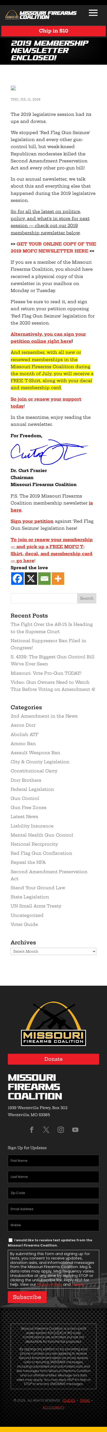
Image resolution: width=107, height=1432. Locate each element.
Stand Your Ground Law (38, 887)
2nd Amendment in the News (44, 716)
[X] (31, 578)
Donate (53, 1059)
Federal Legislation (32, 789)
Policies (68, 1400)
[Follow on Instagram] (61, 1130)
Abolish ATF (24, 734)
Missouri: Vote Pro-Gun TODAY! (46, 673)
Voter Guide (24, 924)
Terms (78, 1284)
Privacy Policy (49, 1284)
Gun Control (25, 798)
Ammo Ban (23, 743)
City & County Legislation (40, 761)
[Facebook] (17, 578)
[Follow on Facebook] (31, 1130)
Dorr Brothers (26, 780)
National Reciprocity (34, 844)
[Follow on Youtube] (75, 1130)
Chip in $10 (53, 31)
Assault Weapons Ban (35, 752)
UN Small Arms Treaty (36, 906)
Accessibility (53, 1407)
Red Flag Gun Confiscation (41, 853)
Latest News (24, 816)
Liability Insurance (32, 825)
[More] (58, 578)
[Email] (44, 578)
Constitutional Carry (34, 770)
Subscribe (27, 1297)
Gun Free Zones (28, 807)
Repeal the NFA (28, 862)
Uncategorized (27, 915)
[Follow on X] (46, 1130)
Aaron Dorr (23, 725)
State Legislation (30, 896)
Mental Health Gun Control (42, 835)
